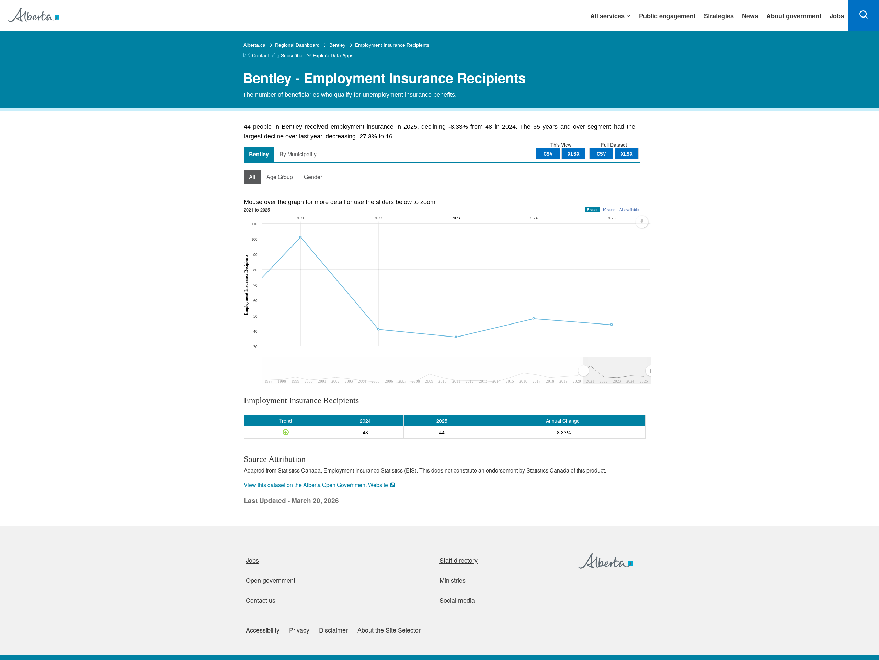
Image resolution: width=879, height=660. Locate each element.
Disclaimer (333, 629)
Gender (313, 177)
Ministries (453, 580)
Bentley (337, 45)
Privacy (299, 629)
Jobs (252, 560)
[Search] (863, 15)
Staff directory (459, 560)
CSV (601, 153)
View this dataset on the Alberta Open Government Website (316, 485)
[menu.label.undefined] (642, 222)
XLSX (627, 153)
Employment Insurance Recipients (392, 45)
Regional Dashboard (297, 45)
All (252, 177)
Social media (457, 599)
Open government (270, 580)
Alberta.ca (254, 45)
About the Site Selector (389, 629)
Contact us (260, 599)
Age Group (279, 177)
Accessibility (262, 629)
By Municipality (298, 154)
